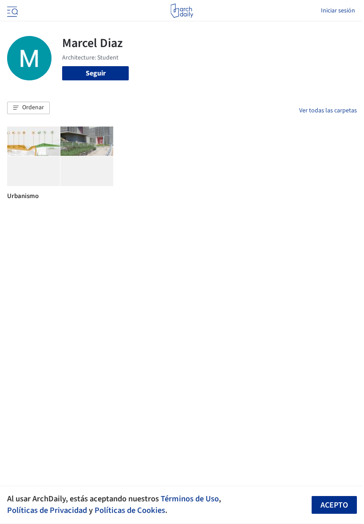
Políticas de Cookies (130, 510)
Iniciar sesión (338, 11)
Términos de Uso (190, 498)
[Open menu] (11, 10)
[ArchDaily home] (181, 11)
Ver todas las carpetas (328, 110)
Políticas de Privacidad (47, 510)
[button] (28, 108)
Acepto (334, 505)
